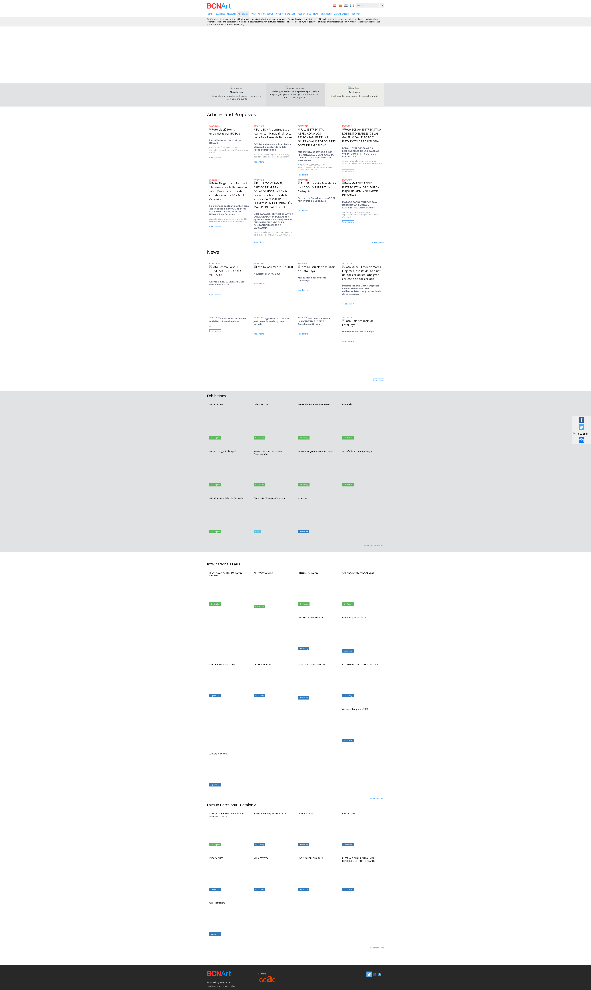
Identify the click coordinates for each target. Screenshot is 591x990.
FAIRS (253, 14)
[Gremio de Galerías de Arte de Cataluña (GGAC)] (267, 979)
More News (378, 380)
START (211, 14)
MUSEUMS (231, 14)
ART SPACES (243, 14)
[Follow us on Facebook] (581, 420)
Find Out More (377, 242)
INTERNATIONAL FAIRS (285, 14)
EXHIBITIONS (326, 14)
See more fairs (377, 798)
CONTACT (356, 14)
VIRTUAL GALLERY (341, 14)
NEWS (315, 14)
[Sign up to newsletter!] (581, 440)
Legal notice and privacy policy (221, 986)
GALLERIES (220, 14)
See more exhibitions (374, 545)
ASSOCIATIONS (304, 14)
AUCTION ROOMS (265, 14)
